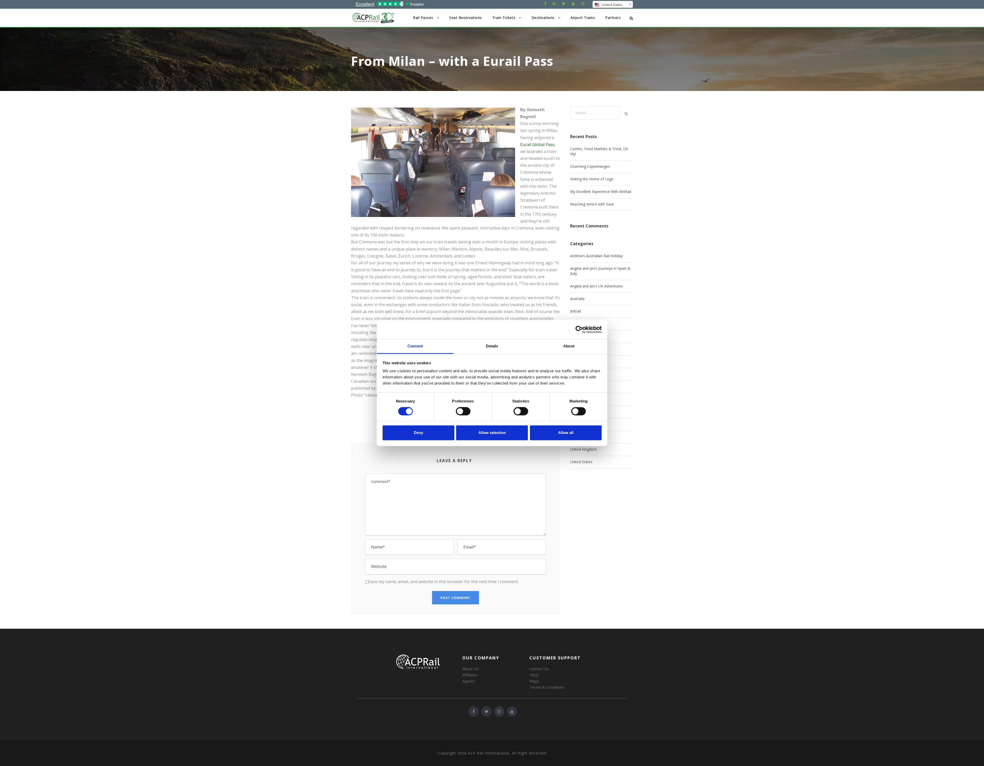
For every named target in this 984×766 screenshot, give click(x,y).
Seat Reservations (465, 17)
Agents (468, 681)
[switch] (463, 411)
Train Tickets (504, 17)
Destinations (543, 17)
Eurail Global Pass (537, 144)
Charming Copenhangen (590, 166)
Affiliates (470, 674)
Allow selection (492, 432)
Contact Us (539, 668)
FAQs (534, 674)
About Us (470, 668)
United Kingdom (583, 449)
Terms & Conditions (547, 687)
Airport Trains (582, 17)
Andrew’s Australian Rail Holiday (596, 255)
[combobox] (612, 4)
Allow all (565, 432)
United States (581, 461)
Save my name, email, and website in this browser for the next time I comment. (443, 581)
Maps (534, 681)
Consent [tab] (415, 346)
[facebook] (545, 3)
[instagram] (582, 3)
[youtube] (573, 3)
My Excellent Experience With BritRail (600, 191)
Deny (418, 432)
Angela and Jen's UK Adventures (596, 286)
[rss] (554, 3)
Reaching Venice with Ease (592, 204)
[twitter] (563, 3)
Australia (577, 298)
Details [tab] (492, 346)
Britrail (575, 311)
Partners (613, 17)
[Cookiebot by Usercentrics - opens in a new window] (579, 329)
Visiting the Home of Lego (591, 179)
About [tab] (569, 346)
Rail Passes (423, 17)
